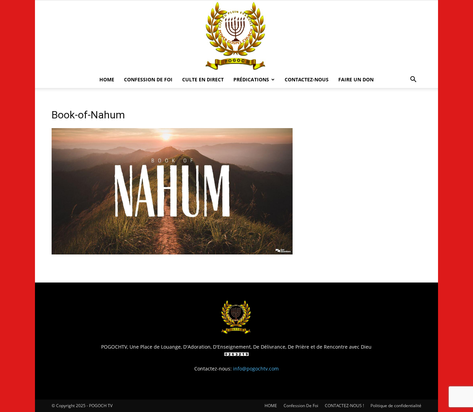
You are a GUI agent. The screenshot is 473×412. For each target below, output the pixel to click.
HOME (106, 79)
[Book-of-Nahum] (172, 253)
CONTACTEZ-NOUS (307, 79)
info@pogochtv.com (256, 368)
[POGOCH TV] (236, 36)
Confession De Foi (148, 79)
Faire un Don (356, 79)
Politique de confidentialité (396, 406)
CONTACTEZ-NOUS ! (344, 406)
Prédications (251, 79)
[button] (413, 80)
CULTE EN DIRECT (203, 79)
